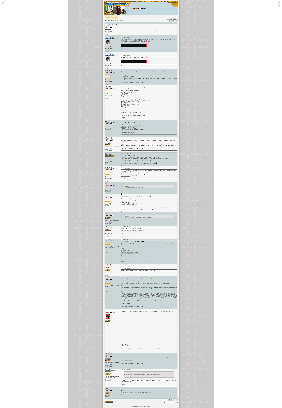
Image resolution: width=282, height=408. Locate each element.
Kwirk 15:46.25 (124, 344)
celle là (132, 76)
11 (176, 21)
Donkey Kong (124, 160)
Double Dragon (125, 202)
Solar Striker (136, 228)
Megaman (124, 250)
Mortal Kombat (133, 128)
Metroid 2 (160, 300)
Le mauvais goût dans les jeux (127, 132)
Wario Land (124, 157)
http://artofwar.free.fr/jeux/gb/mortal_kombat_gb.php (132, 129)
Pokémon (140, 191)
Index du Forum (107, 20)
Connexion (138, 11)
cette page (125, 76)
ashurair (128, 345)
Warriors (127, 200)
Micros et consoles (114, 20)
